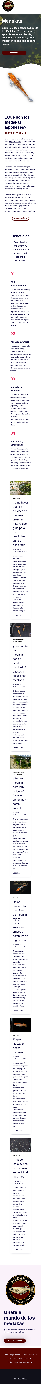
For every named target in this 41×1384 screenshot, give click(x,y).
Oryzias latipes (15, 142)
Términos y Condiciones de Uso (20, 1358)
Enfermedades (18, 640)
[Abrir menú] (37, 5)
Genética (16, 897)
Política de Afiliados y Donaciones (20, 1362)
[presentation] (20, 488)
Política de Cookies (30, 1355)
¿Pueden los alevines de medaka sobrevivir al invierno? (20, 1168)
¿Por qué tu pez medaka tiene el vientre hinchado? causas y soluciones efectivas (20, 663)
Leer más (17, 615)
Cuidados (16, 498)
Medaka (13, 139)
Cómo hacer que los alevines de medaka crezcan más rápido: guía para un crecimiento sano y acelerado (20, 523)
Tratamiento (17, 642)
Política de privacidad (12, 1355)
